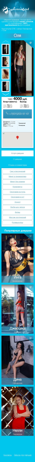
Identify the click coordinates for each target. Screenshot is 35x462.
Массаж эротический (17, 217)
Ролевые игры (17, 222)
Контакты (8, 455)
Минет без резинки (17, 182)
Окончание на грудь (17, 192)
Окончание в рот (17, 197)
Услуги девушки (17, 153)
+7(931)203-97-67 (19, 114)
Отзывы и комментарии (17, 165)
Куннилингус (17, 187)
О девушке (17, 159)
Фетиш (17, 212)
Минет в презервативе (17, 176)
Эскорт (18, 202)
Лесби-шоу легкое (17, 207)
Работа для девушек (23, 455)
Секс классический (17, 171)
